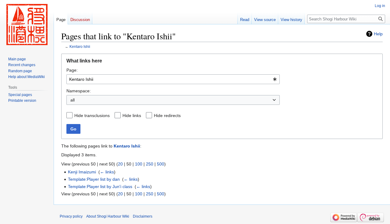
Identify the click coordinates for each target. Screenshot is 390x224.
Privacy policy (71, 216)
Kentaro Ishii (79, 46)
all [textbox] (72, 100)
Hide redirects (167, 115)
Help (378, 33)
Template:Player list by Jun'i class (100, 186)
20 (120, 164)
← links (107, 171)
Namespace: (78, 90)
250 (149, 164)
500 (160, 164)
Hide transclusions (92, 115)
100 (138, 164)
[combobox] (173, 79)
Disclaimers (142, 216)
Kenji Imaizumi (82, 171)
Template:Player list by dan (94, 179)
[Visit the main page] (26, 24)
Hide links (131, 115)
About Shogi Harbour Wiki (107, 216)
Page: (72, 70)
